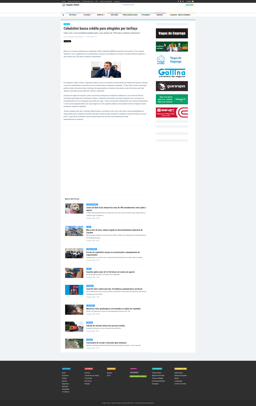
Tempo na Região (157, 378)
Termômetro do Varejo (91, 375)
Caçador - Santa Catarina (180, 15)
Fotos (108, 375)
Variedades (65, 389)
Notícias (72, 15)
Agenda (109, 373)
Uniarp (64, 1)
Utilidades (145, 15)
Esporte (64, 381)
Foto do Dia (88, 381)
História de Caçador (180, 375)
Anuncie (160, 15)
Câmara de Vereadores (74, 1)
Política (64, 378)
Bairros (176, 378)
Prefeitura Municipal (87, 1)
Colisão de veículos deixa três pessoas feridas (105, 325)
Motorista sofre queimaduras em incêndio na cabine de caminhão (113, 308)
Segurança (65, 384)
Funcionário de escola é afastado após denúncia (106, 343)
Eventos (100, 15)
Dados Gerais (178, 373)
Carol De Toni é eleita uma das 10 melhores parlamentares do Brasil (114, 289)
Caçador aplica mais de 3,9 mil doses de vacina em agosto (110, 272)
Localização (178, 381)
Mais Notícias (72, 199)
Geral (63, 373)
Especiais (65, 386)
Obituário (114, 15)
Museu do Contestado (106, 1)
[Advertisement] (106, 164)
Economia (65, 375)
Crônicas (87, 373)
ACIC (97, 1)
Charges (87, 384)
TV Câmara (65, 392)
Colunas (87, 15)
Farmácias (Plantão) (158, 381)
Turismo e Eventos (180, 384)
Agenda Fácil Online (158, 375)
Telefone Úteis (156, 373)
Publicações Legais (130, 15)
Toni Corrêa (88, 378)
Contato (189, 1)
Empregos (117, 1)
